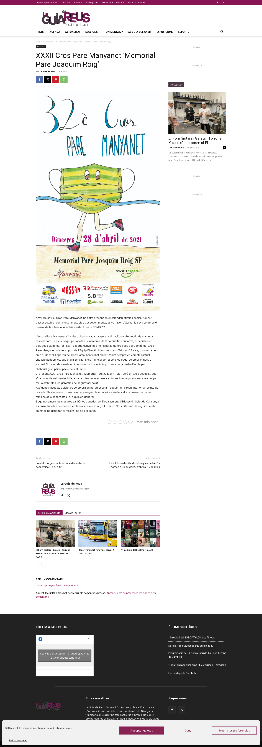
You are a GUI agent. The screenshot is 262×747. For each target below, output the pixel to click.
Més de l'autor (73, 513)
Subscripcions (92, 2)
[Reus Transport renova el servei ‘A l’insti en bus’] (97, 533)
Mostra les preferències (234, 730)
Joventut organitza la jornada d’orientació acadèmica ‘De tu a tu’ (60, 465)
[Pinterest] (55, 79)
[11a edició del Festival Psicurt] (140, 533)
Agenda (55, 32)
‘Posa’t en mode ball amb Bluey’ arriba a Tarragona (197, 665)
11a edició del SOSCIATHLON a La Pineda (191, 637)
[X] (223, 2)
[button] (222, 32)
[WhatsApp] (64, 79)
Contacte (120, 2)
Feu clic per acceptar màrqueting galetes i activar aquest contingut (64, 655)
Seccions (91, 32)
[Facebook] (217, 2)
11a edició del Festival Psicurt (137, 550)
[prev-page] (38, 564)
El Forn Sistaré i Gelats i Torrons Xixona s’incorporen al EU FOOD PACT (53, 553)
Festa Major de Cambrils (182, 673)
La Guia (66, 2)
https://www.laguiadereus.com (75, 488)
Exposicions (164, 32)
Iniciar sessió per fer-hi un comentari (57, 585)
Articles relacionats (49, 513)
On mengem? (114, 32)
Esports (183, 32)
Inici (41, 32)
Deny (188, 730)
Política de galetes (18, 740)
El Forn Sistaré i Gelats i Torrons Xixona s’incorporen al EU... (194, 140)
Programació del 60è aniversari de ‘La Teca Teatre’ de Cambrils (197, 655)
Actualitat (72, 32)
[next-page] (44, 564)
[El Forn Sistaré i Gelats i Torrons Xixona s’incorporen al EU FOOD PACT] (55, 533)
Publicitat (78, 2)
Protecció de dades (136, 2)
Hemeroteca (107, 2)
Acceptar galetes (141, 730)
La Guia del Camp (139, 32)
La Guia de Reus (47, 71)
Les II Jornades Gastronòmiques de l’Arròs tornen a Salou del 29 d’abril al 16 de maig (134, 465)
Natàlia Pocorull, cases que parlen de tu (190, 645)
